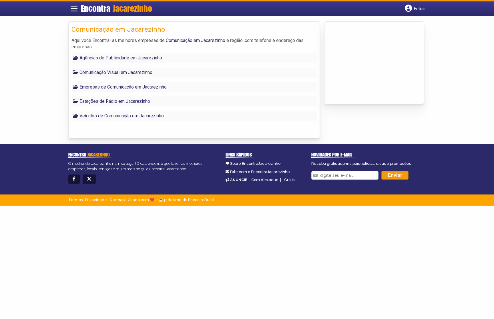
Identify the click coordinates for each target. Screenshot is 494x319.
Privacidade (96, 200)
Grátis (289, 180)
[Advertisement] (370, 63)
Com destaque (264, 180)
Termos (75, 200)
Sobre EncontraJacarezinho (255, 163)
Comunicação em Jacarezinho (195, 40)
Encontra (116, 8)
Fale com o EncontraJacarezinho (260, 172)
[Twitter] (89, 179)
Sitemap (117, 200)
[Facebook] (74, 179)
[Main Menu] (74, 8)
